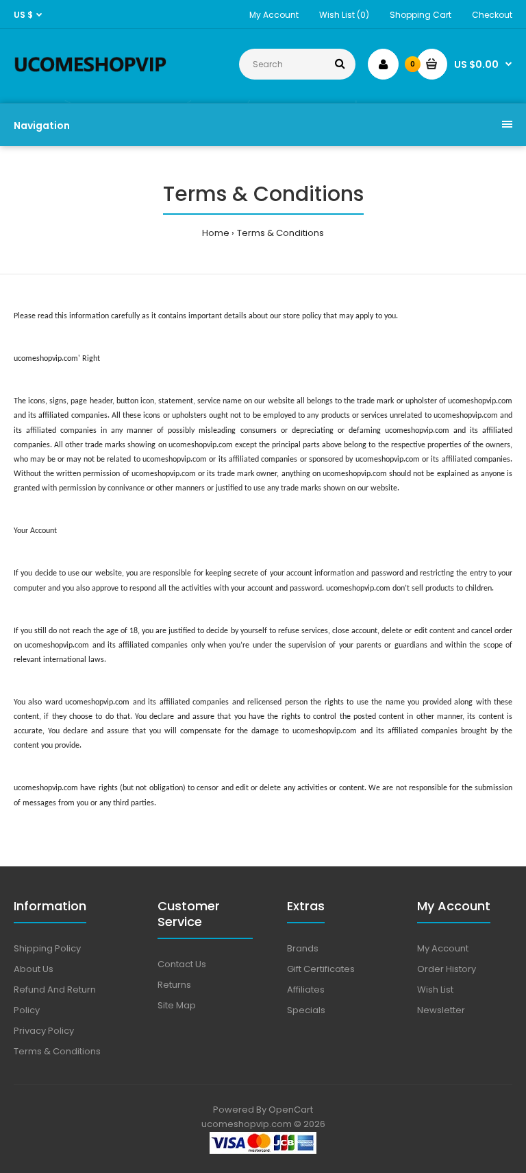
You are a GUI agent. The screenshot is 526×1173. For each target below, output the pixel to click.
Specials (306, 1010)
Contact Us (182, 964)
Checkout (492, 15)
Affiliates (306, 989)
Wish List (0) (344, 15)
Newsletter (441, 1010)
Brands (302, 948)
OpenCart (290, 1109)
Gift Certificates (321, 968)
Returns (174, 984)
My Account (274, 15)
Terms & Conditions (280, 232)
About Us (33, 968)
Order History (446, 968)
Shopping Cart (420, 15)
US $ (23, 15)
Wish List (435, 989)
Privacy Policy (44, 1030)
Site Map (177, 1005)
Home (215, 232)
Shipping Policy (47, 948)
